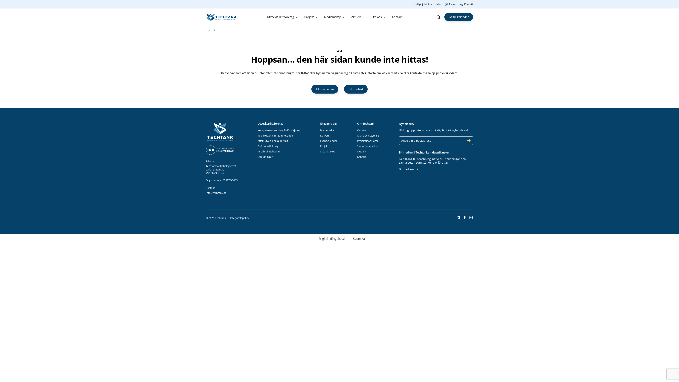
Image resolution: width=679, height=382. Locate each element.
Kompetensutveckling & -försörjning (279, 130)
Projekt (309, 17)
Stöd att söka (327, 151)
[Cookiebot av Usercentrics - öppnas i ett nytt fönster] (399, 161)
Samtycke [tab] (286, 173)
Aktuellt (356, 17)
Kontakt (468, 4)
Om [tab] (392, 173)
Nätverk (324, 135)
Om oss (377, 17)
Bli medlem (406, 169)
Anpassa (337, 217)
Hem (208, 30)
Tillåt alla (390, 217)
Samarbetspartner (368, 146)
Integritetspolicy (239, 218)
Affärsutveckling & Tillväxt (273, 141)
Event (452, 4)
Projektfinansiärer (367, 141)
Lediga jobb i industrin (427, 4)
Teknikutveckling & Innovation (275, 135)
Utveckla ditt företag (280, 17)
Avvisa (289, 217)
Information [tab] (339, 173)
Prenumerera (469, 140)
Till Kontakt (355, 89)
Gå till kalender (459, 17)
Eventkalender (328, 141)
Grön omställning (268, 146)
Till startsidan (325, 89)
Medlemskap (332, 17)
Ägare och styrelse (368, 135)
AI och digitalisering (269, 151)
